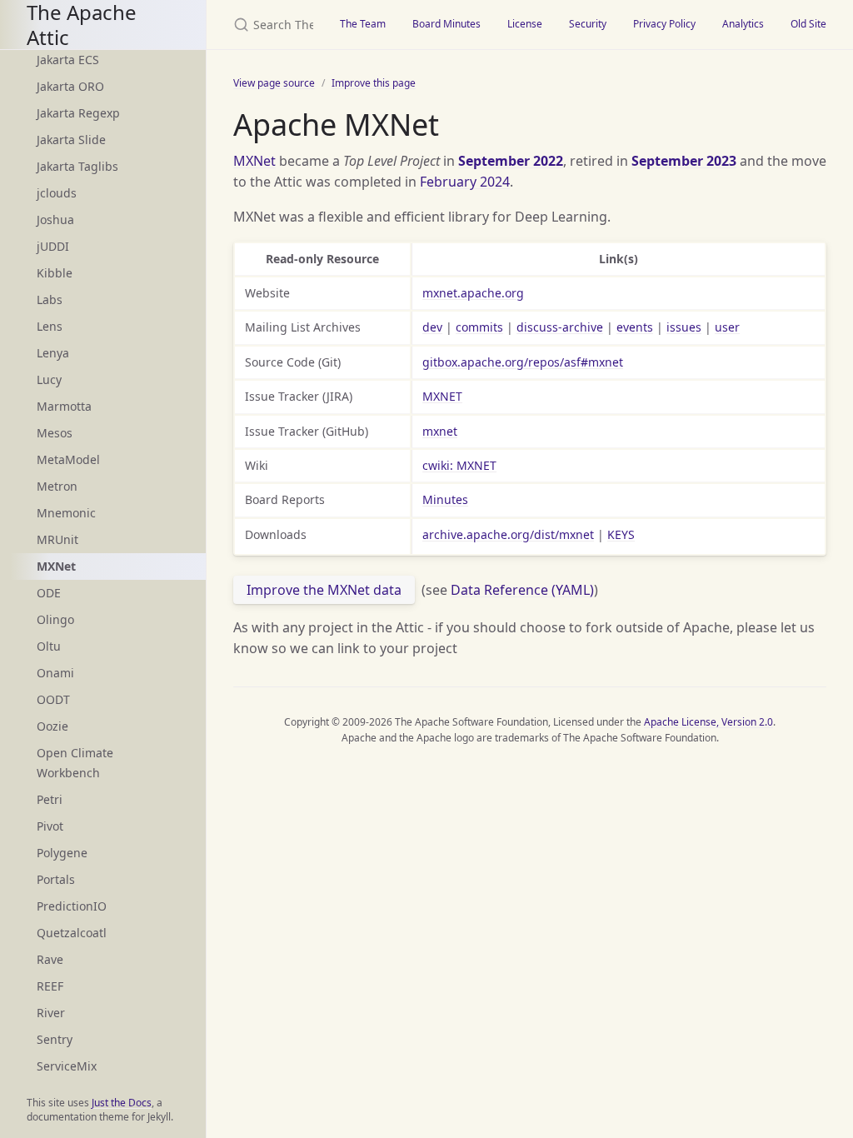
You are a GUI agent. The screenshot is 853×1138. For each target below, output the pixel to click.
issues (683, 327)
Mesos (54, 433)
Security (587, 24)
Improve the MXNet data (324, 590)
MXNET (442, 396)
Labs (49, 299)
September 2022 (510, 161)
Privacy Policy (664, 24)
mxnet (439, 431)
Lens (49, 326)
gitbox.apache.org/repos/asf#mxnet (522, 362)
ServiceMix (67, 1066)
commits (479, 327)
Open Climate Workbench (75, 763)
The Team (363, 24)
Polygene (62, 853)
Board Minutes (446, 24)
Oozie (52, 726)
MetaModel (68, 459)
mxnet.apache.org (473, 293)
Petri (49, 799)
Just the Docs (122, 1103)
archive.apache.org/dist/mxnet (508, 534)
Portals (56, 879)
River (51, 1013)
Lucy (49, 379)
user (727, 327)
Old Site (808, 24)
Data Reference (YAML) (522, 590)
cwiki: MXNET (459, 465)
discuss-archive (559, 327)
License (524, 24)
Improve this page (374, 83)
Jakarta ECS (68, 59)
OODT (53, 699)
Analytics (743, 24)
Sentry (54, 1039)
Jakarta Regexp (78, 113)
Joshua (55, 219)
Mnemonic (66, 513)
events (634, 327)
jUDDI (53, 246)
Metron (57, 486)
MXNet (254, 161)
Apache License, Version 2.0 (708, 722)
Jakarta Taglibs (77, 166)
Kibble (54, 273)
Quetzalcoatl (72, 933)
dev (432, 327)
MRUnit (57, 539)
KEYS (621, 534)
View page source (274, 83)
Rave (50, 959)
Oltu (49, 646)
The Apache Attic (82, 24)
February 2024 (465, 181)
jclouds (57, 193)
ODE (49, 593)
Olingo (55, 619)
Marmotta (64, 406)
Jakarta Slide (71, 139)
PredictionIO (72, 906)
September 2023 (683, 161)
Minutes (445, 499)
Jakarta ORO (70, 86)
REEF (50, 986)
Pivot (50, 826)
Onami (55, 673)
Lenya (53, 353)
